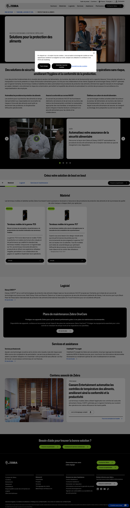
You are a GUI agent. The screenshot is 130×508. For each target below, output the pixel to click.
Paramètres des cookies (79, 66)
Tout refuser (44, 66)
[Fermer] (94, 53)
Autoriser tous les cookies (61, 66)
